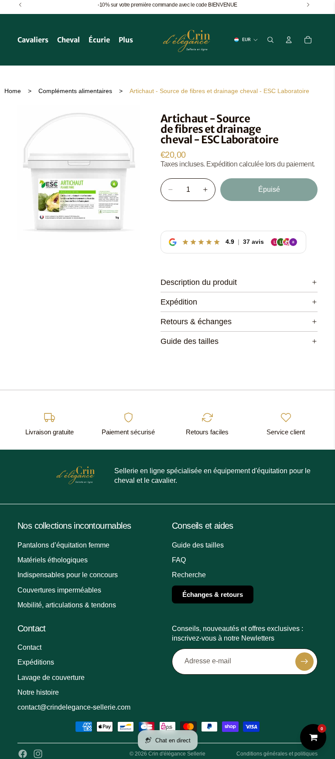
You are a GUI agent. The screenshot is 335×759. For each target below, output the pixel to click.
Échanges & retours (212, 594)
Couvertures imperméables (59, 590)
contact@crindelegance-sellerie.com (73, 707)
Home (12, 90)
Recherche (189, 575)
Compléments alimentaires (75, 90)
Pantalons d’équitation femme (63, 545)
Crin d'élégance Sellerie (176, 754)
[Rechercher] (270, 39)
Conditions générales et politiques (277, 754)
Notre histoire (38, 692)
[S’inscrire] (304, 661)
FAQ (179, 560)
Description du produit (199, 282)
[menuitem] (125, 39)
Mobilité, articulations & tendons (66, 605)
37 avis (253, 241)
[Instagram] (38, 754)
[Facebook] (22, 754)
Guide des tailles (190, 341)
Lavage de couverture (51, 677)
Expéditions (35, 662)
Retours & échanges (196, 321)
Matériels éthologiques (52, 560)
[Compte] (288, 39)
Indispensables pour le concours (67, 575)
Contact (29, 647)
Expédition (179, 302)
